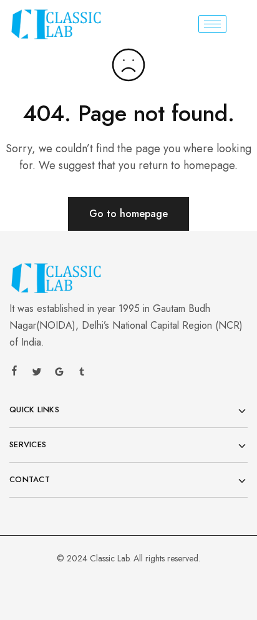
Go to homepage (128, 213)
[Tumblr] (81, 373)
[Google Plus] (59, 373)
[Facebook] (14, 372)
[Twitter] (37, 373)
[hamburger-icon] (212, 24)
